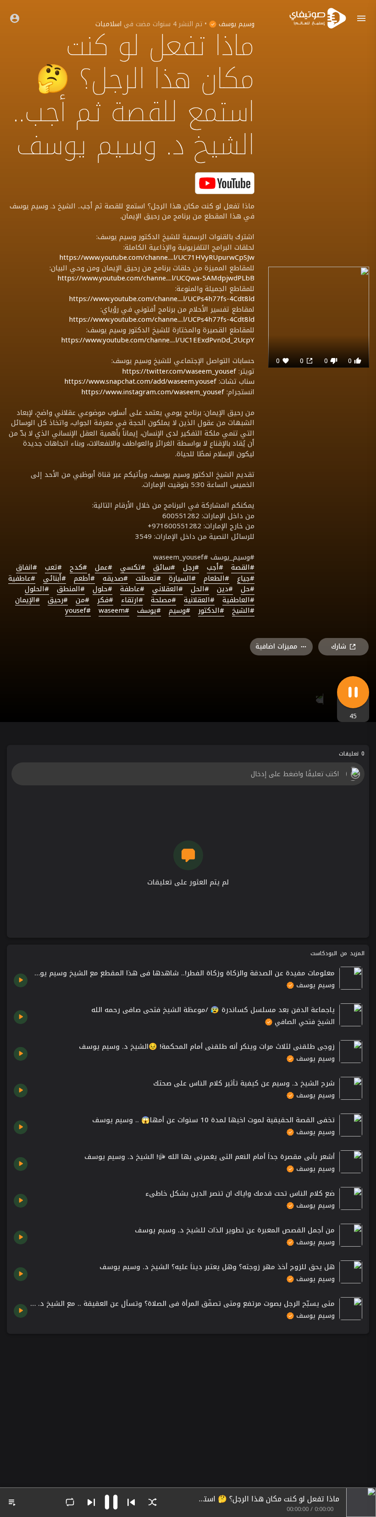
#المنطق (71, 589)
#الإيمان (27, 600)
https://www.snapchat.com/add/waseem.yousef (140, 381)
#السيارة (182, 578)
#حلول (102, 589)
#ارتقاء (132, 600)
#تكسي (132, 567)
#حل (247, 589)
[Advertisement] (188, 1405)
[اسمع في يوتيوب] (224, 182)
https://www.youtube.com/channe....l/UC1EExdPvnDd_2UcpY (157, 340)
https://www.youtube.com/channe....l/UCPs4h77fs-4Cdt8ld (161, 298)
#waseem (114, 610)
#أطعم (84, 578)
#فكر (105, 600)
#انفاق (26, 567)
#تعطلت (148, 578)
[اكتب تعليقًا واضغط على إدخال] (187, 773)
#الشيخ (243, 610)
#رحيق (58, 600)
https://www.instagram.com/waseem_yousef (152, 392)
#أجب (215, 567)
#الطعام (216, 578)
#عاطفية (21, 578)
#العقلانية (199, 600)
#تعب (53, 567)
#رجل (191, 567)
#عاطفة (132, 589)
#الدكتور (211, 610)
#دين (225, 589)
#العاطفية (238, 600)
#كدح (78, 567)
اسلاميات (108, 24)
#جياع (245, 578)
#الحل (200, 589)
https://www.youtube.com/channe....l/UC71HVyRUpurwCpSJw (156, 257)
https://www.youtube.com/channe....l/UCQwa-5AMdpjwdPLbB (155, 278)
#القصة (242, 567)
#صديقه (115, 578)
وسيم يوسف (235, 24)
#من (82, 600)
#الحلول (37, 589)
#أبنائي (54, 578)
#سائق (164, 567)
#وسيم (179, 610)
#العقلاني (167, 589)
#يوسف (149, 610)
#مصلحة (163, 600)
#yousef (78, 610)
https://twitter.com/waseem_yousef (179, 371)
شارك (338, 646)
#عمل (103, 567)
